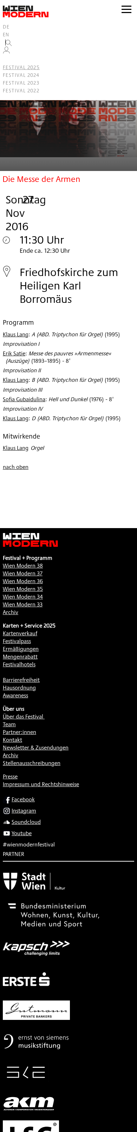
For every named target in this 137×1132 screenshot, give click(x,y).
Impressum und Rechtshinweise (41, 784)
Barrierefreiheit (21, 680)
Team (9, 724)
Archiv (10, 612)
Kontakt (12, 740)
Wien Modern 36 (23, 581)
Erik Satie (14, 353)
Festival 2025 (21, 67)
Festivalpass (17, 641)
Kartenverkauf (20, 633)
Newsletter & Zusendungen (35, 748)
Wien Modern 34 (23, 597)
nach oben (15, 467)
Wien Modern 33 (23, 604)
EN (6, 34)
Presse (10, 776)
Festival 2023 (21, 82)
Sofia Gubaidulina (24, 399)
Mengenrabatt (20, 657)
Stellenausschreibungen (31, 763)
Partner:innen (19, 732)
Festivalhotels (19, 664)
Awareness (15, 695)
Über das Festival (23, 716)
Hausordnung (19, 688)
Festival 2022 (21, 90)
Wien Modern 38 (23, 566)
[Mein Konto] (6, 51)
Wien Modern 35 (23, 589)
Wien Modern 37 (23, 573)
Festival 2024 (21, 75)
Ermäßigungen (21, 649)
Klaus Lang (15, 334)
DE (6, 26)
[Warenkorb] (9, 59)
